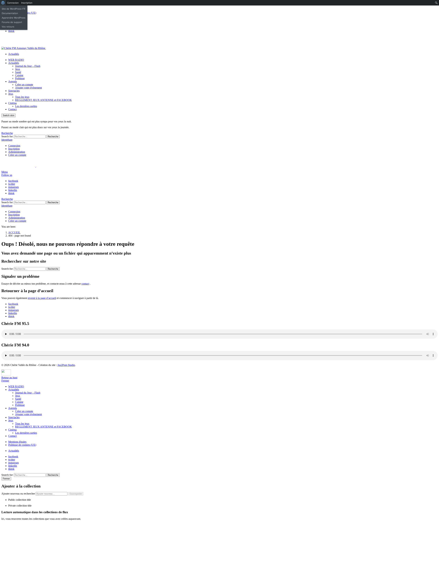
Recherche (53, 136)
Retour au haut (9, 377)
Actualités (13, 54)
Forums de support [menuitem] (12, 22)
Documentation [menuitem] (10, 13)
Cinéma (12, 103)
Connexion (14, 145)
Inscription (14, 148)
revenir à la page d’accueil (42, 298)
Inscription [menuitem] (26, 2)
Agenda (12, 81)
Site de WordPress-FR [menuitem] (13, 8)
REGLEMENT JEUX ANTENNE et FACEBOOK (43, 100)
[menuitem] (3, 2)
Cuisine (19, 75)
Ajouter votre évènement (28, 87)
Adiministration (16, 151)
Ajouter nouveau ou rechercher (18, 493)
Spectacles (14, 90)
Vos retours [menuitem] (8, 26)
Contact (12, 109)
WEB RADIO (16, 59)
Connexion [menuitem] (13, 2)
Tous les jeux (22, 96)
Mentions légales (17, 441)
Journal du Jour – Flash (27, 66)
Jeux (17, 69)
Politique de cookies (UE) (22, 444)
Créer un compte (24, 84)
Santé (18, 72)
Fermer (5, 380)
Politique (20, 78)
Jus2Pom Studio (66, 365)
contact (85, 283)
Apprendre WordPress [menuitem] (13, 17)
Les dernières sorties (26, 106)
